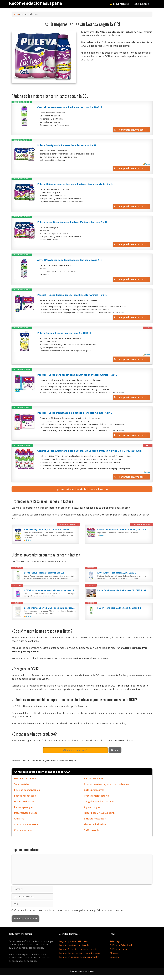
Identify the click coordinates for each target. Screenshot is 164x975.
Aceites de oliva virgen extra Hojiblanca (106, 784)
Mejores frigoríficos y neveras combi (77, 949)
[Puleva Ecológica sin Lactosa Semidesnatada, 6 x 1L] (24, 153)
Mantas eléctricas (24, 801)
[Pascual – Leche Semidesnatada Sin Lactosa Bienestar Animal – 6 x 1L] (24, 383)
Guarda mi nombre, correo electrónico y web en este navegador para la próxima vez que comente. (68, 910)
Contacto (114, 956)
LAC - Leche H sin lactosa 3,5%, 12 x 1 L (116, 573)
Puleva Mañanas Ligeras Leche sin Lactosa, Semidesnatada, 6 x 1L (75, 183)
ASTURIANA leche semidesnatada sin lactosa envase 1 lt (69, 259)
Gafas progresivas (94, 789)
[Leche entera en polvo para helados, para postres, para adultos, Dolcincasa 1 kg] (18, 612)
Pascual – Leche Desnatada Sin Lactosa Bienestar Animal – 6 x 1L (74, 412)
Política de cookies (119, 949)
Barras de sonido (93, 778)
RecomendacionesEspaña (35, 3)
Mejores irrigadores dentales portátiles (79, 956)
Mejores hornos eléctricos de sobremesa (79, 952)
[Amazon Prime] (146, 164)
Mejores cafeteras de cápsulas (74, 945)
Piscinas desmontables (27, 789)
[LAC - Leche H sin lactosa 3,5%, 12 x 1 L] (91, 575)
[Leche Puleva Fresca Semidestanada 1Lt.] (18, 575)
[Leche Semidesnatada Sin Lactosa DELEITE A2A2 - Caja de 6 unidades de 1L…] (91, 593)
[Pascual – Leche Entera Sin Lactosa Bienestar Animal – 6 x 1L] (24, 303)
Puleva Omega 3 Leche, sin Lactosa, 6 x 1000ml (64, 332)
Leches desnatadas (25, 795)
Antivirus (19, 818)
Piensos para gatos (24, 807)
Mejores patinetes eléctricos (73, 941)
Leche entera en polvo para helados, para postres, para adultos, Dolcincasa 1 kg (50, 608)
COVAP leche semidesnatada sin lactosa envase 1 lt (49, 590)
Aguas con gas (92, 807)
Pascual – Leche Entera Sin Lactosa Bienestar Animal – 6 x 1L (72, 294)
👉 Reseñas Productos (119, 3)
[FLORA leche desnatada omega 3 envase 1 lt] (91, 610)
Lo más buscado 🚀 (142, 3)
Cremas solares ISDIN (26, 824)
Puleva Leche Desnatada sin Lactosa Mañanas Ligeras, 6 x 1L (72, 222)
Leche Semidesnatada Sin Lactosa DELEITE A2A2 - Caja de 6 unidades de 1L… (123, 590)
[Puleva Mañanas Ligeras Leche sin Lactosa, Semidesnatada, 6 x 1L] (24, 192)
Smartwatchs (21, 784)
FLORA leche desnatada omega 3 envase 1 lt (119, 608)
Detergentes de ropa (26, 812)
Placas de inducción (95, 824)
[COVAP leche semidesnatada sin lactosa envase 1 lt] (18, 593)
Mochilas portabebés (26, 778)
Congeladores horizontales (99, 801)
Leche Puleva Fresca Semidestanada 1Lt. (44, 573)
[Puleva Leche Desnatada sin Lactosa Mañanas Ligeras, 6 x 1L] (24, 230)
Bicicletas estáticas (95, 818)
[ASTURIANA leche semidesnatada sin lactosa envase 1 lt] (24, 268)
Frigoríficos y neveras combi (99, 812)
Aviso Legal (115, 941)
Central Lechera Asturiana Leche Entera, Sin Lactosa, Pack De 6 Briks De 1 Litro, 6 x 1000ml (89, 450)
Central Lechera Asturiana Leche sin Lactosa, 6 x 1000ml (69, 107)
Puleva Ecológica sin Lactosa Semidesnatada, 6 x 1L (66, 145)
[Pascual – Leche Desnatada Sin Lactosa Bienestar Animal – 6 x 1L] (24, 421)
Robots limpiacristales (96, 795)
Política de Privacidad (121, 945)
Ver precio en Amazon (131, 129)
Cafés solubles (92, 830)
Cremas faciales (23, 830)
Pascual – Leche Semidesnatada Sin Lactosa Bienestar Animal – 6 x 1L (77, 374)
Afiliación (114, 952)
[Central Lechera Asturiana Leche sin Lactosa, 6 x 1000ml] (24, 115)
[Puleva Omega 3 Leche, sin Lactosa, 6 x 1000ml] (24, 341)
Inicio (16, 14)
